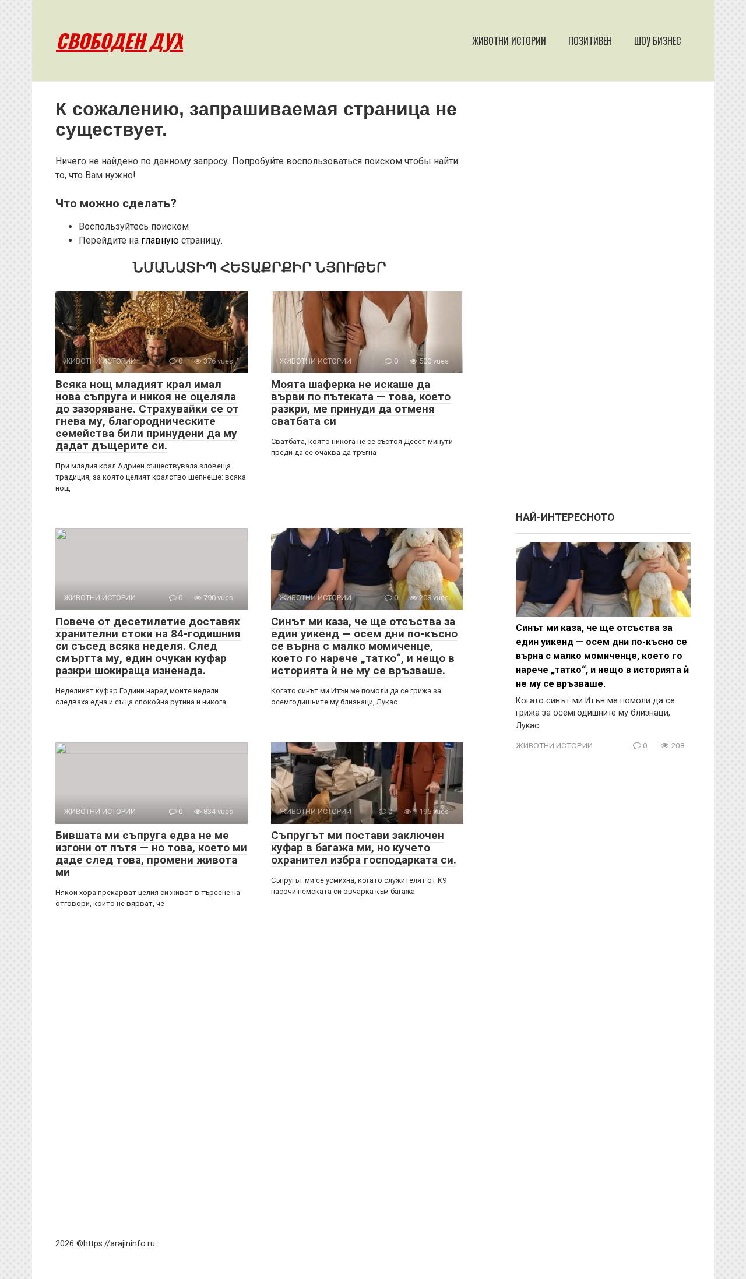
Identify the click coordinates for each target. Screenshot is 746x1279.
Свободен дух (119, 40)
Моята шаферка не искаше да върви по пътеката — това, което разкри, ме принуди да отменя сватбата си (361, 403)
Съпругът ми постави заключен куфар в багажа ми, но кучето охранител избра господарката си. (363, 847)
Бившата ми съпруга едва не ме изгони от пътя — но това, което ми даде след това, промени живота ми (151, 854)
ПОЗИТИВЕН (590, 41)
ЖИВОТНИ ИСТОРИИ (509, 41)
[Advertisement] (603, 302)
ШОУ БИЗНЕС (657, 41)
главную (160, 240)
